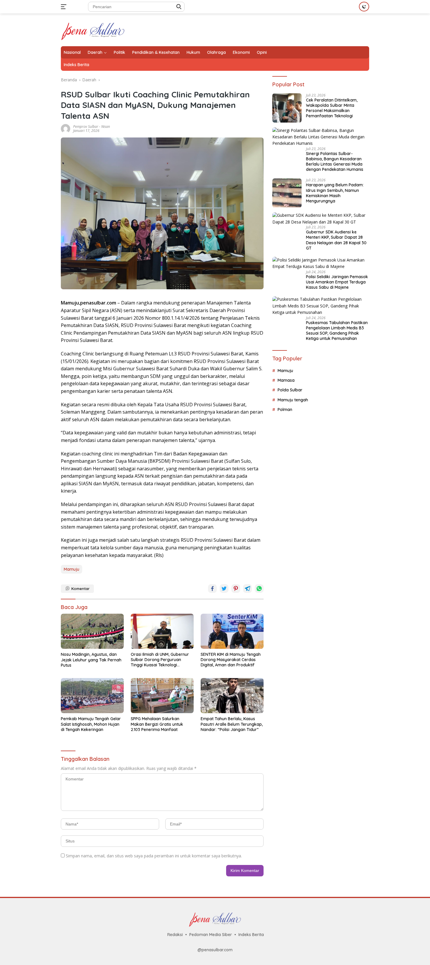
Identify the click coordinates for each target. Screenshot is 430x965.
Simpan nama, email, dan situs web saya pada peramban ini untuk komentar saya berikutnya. (154, 856)
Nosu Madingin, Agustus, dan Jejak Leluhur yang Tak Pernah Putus (91, 660)
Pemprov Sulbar (85, 126)
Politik (119, 52)
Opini (262, 52)
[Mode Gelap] (364, 6)
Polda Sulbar (290, 390)
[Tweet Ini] (224, 588)
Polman (285, 409)
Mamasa (286, 380)
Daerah (95, 52)
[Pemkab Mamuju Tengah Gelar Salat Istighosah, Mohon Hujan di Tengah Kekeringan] (92, 695)
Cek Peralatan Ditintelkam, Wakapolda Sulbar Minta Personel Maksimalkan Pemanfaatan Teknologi (331, 108)
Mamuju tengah (293, 399)
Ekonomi (241, 52)
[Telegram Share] (247, 588)
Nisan (105, 126)
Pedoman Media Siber (210, 934)
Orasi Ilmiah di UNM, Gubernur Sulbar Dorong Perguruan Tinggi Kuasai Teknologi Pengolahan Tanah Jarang (160, 660)
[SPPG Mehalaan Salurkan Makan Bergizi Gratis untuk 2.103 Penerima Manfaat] (162, 695)
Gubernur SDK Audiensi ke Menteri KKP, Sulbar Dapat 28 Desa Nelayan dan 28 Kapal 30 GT (336, 240)
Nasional (72, 52)
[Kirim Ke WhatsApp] (259, 588)
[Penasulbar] (93, 29)
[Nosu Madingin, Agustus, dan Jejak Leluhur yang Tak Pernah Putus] (92, 631)
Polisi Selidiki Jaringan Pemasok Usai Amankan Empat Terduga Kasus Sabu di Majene (337, 282)
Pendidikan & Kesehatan (156, 52)
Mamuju (71, 569)
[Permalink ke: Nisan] (65, 128)
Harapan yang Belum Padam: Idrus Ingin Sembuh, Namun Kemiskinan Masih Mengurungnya (335, 193)
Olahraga (216, 52)
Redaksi (175, 934)
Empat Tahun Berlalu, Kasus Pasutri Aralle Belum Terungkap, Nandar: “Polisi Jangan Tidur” (232, 724)
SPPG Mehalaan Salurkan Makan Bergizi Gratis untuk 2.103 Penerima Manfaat (157, 724)
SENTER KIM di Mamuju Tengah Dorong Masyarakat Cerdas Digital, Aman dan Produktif (231, 660)
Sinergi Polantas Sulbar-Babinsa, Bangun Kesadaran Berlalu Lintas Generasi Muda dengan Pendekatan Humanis (334, 161)
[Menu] (65, 7)
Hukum (193, 52)
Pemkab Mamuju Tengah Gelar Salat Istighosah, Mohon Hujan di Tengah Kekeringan (91, 724)
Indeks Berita (76, 64)
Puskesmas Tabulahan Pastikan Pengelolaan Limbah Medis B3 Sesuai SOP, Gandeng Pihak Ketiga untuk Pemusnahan (337, 330)
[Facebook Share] (212, 588)
